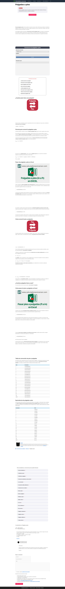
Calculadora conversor (21, 1)
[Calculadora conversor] (15, 1)
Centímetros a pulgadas (21, 476)
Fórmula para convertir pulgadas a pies (26, 82)
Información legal (38, 587)
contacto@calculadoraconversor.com (26, 580)
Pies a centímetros (21, 505)
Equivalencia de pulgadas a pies (25, 93)
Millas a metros (20, 499)
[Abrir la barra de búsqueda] (50, 1)
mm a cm (19, 502)
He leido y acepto (23, 571)
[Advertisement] (32, 21)
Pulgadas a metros (21, 514)
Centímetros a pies (21, 473)
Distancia (27, 448)
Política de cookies (32, 587)
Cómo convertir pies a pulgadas (25, 86)
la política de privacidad (26, 571)
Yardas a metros (20, 520)
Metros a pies (20, 490)
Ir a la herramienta (32, 14)
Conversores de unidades (21, 448)
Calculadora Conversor (25, 587)
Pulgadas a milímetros (21, 517)
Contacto (42, 587)
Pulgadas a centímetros (21, 511)
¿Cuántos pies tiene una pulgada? (26, 80)
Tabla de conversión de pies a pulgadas (26, 91)
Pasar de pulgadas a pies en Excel (26, 84)
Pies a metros (20, 508)
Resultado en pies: (19, 60)
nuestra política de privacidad (35, 581)
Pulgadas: (17, 53)
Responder (18, 538)
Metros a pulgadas (21, 493)
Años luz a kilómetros (21, 470)
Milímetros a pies (20, 496)
